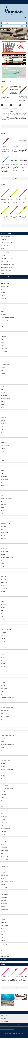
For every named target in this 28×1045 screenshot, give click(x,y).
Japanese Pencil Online (15, 1042)
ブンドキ (9, 1042)
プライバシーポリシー (19, 1033)
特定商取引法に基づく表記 (9, 1033)
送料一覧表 (3, 962)
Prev (2, 34)
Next (26, 34)
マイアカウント (3, 1024)
